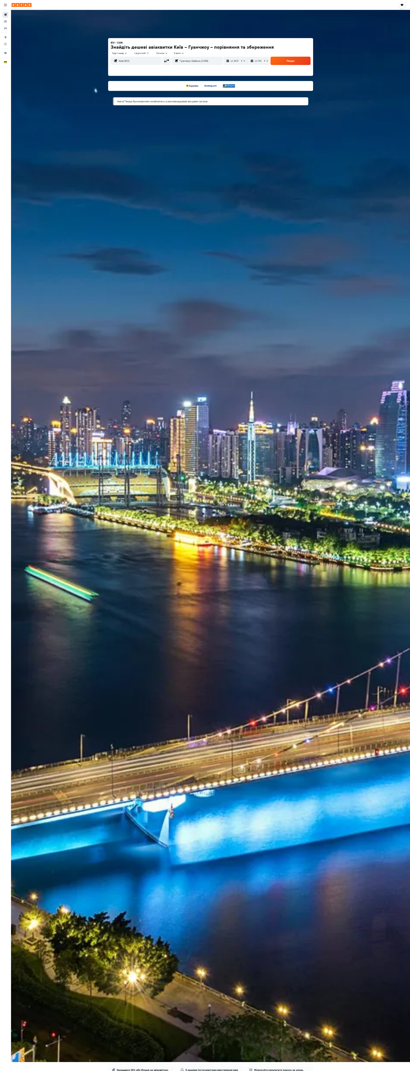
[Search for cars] (5, 28)
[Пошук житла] (5, 21)
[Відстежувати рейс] (5, 44)
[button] (5, 4)
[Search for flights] (5, 15)
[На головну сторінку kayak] (22, 5)
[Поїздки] (5, 53)
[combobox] (119, 53)
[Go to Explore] (5, 37)
